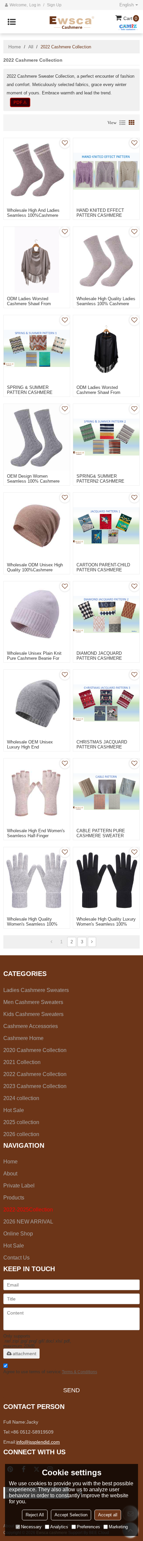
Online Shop (18, 1233)
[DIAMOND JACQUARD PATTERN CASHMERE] (106, 614)
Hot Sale (13, 1245)
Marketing (118, 1526)
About (10, 1173)
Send (71, 1390)
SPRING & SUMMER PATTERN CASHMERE (30, 390)
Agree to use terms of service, (50, 1371)
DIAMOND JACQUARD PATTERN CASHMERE (99, 656)
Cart (130, 18)
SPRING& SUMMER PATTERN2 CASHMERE (100, 479)
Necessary (31, 1526)
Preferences (88, 1526)
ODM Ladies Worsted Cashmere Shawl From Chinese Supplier (29, 303)
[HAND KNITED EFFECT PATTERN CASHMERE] (106, 171)
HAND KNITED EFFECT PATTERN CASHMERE (100, 213)
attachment (24, 1353)
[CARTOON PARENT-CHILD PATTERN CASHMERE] (106, 526)
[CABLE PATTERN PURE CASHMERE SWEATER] (106, 791)
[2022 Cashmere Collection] (20, 102)
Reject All (35, 1514)
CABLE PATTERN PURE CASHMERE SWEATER (100, 833)
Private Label (19, 1185)
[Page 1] (51, 942)
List (122, 123)
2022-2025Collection (28, 1209)
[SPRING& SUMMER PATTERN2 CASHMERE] (106, 437)
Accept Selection (71, 1514)
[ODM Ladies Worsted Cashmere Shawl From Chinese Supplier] (37, 260)
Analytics (59, 1526)
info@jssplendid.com (38, 1442)
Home (14, 46)
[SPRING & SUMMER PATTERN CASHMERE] (37, 348)
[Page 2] (92, 942)
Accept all (107, 1514)
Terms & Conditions (79, 1372)
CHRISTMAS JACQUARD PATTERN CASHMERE (101, 744)
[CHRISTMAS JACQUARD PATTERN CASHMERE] (106, 703)
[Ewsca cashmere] (75, 21)
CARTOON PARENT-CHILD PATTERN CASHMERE (103, 567)
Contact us (16, 1257)
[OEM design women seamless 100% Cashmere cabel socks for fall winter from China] (37, 437)
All (30, 46)
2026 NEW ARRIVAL (28, 1221)
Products (13, 1197)
